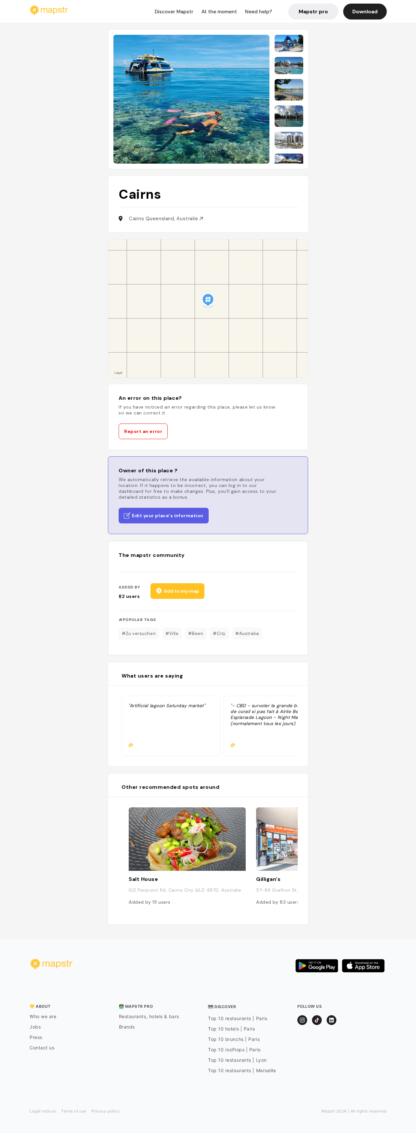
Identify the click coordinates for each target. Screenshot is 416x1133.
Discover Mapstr (174, 11)
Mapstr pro (313, 11)
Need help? (258, 11)
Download (365, 11)
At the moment (219, 11)
